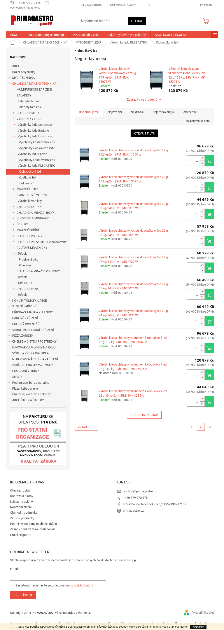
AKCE (16, 66)
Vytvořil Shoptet (203, 612)
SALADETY (24, 95)
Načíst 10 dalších (144, 414)
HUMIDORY (24, 283)
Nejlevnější (115, 112)
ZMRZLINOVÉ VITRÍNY (32, 195)
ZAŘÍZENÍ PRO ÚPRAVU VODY (32, 365)
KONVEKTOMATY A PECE (29, 300)
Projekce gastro (20, 535)
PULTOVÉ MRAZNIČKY (32, 247)
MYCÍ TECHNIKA (23, 77)
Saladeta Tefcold (29, 101)
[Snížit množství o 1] (202, 163)
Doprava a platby (123, 5)
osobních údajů (80, 585)
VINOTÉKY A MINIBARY (33, 218)
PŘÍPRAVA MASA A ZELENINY (32, 312)
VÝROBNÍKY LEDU (29, 119)
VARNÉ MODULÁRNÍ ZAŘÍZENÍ (33, 330)
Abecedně (190, 112)
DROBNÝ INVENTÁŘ (25, 324)
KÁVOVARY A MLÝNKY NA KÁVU (34, 347)
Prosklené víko (28, 259)
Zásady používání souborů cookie (32, 529)
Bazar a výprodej (23, 72)
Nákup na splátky (22, 501)
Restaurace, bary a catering (30, 382)
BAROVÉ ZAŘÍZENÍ (25, 318)
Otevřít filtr (144, 133)
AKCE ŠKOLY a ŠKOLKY (28, 400)
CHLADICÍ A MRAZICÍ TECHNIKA (34, 83)
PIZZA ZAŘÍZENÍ (23, 335)
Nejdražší (137, 112)
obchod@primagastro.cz (140, 491)
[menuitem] (14, 34)
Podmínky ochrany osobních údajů (33, 523)
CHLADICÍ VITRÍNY (29, 236)
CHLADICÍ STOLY (28, 113)
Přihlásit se (23, 595)
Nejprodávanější (163, 112)
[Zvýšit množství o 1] (202, 158)
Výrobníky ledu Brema (32, 154)
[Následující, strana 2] (201, 427)
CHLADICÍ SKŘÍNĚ (29, 206)
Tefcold (23, 253)
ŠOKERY (22, 224)
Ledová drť (26, 183)
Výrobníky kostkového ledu (37, 142)
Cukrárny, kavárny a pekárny (31, 394)
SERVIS (17, 376)
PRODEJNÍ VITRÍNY (25, 371)
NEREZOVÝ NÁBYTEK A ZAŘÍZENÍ (35, 359)
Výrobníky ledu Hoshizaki (35, 136)
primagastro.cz (133, 510)
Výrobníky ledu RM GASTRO (36, 165)
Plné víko (25, 265)
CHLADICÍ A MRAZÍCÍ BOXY (35, 212)
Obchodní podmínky (23, 512)
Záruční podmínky (22, 518)
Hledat (136, 21)
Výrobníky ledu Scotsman (35, 124)
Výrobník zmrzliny (30, 201)
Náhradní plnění (21, 507)
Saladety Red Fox (29, 107)
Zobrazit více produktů (142, 99)
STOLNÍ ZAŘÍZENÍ (24, 306)
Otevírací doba (90, 5)
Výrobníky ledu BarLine (33, 130)
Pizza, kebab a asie (25, 388)
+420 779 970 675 (135, 497)
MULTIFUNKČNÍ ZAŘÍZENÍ (34, 89)
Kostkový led (27, 177)
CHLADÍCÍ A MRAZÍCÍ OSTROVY (38, 271)
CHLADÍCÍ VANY (27, 288)
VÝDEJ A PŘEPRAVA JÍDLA (30, 353)
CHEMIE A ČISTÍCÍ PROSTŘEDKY (34, 341)
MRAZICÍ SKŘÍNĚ (28, 230)
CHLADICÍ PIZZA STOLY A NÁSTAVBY (42, 242)
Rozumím (198, 626)
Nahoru (88, 427)
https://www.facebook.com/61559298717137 (154, 504)
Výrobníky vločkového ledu (37, 148)
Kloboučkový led (30, 171)
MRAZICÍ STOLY (27, 189)
